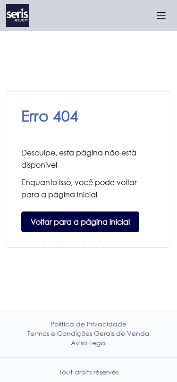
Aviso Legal (89, 342)
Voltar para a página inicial (80, 222)
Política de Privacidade (88, 323)
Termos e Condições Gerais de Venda (88, 333)
